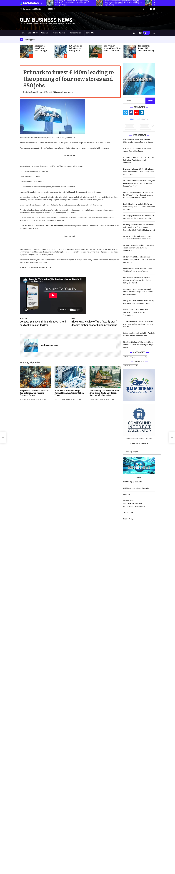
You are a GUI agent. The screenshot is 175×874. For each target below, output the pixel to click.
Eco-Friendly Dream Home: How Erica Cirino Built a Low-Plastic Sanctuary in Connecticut (112, 51)
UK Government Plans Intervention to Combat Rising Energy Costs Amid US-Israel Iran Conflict (139, 259)
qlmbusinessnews (67, 92)
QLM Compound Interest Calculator (136, 488)
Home (23, 33)
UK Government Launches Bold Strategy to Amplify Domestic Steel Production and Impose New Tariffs (139, 183)
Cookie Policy (128, 519)
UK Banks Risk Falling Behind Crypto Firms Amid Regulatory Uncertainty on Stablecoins (138, 248)
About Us (44, 33)
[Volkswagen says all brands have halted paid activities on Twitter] (3, 437)
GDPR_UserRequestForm (132, 504)
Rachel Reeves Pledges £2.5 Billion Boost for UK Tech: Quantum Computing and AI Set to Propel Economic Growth (138, 195)
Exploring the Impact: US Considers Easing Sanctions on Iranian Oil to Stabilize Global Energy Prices (138, 171)
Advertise (126, 494)
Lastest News (33, 33)
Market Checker (59, 33)
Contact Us (90, 33)
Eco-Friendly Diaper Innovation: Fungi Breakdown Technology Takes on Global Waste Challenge (137, 291)
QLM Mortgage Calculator (132, 482)
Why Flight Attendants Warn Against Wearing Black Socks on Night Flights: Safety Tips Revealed (137, 280)
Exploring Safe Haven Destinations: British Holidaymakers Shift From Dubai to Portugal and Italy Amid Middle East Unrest (139, 227)
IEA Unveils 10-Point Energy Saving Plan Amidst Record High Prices (76, 50)
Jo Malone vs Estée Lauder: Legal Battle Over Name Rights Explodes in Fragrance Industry (138, 324)
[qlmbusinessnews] (31, 346)
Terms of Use (128, 512)
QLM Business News (46, 20)
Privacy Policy (75, 33)
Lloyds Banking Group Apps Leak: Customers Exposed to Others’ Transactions (135, 312)
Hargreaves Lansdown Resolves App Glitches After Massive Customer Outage (43, 51)
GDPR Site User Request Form (134, 506)
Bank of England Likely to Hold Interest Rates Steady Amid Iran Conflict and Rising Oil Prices (139, 206)
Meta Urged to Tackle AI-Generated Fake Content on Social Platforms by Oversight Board (138, 344)
